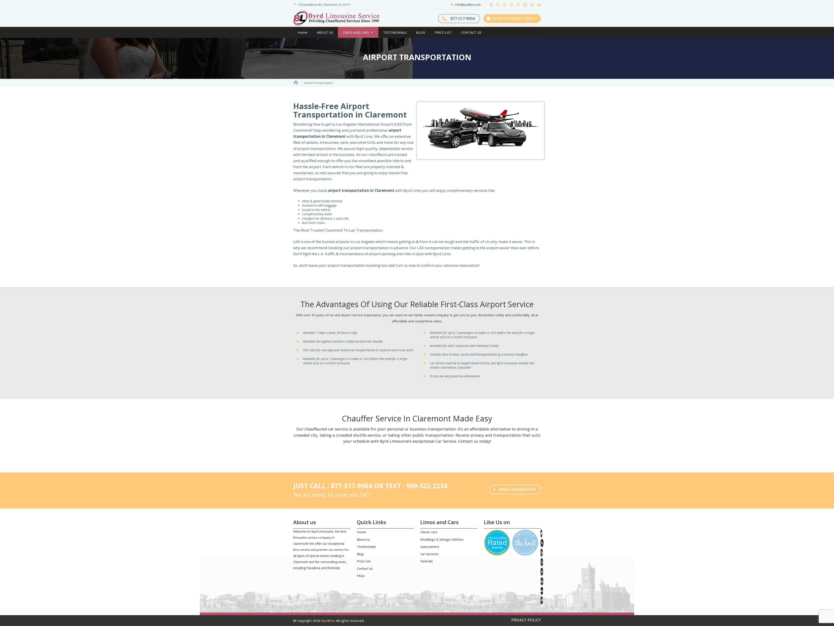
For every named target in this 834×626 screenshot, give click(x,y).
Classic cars (428, 532)
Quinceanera (429, 546)
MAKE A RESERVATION (514, 489)
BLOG (420, 32)
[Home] (295, 82)
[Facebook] (490, 5)
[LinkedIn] (537, 5)
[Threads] (531, 5)
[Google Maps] (524, 5)
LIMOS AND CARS (356, 32)
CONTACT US (471, 32)
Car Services (429, 554)
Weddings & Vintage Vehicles (442, 539)
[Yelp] (503, 5)
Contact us (365, 568)
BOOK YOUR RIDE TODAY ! (514, 18)
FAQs (361, 575)
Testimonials (366, 546)
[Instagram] (510, 5)
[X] (496, 5)
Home (302, 32)
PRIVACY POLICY (526, 620)
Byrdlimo (327, 620)
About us (363, 539)
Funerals (426, 561)
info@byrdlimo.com (468, 5)
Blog (360, 554)
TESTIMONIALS (395, 32)
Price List (364, 561)
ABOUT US (325, 32)
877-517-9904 (462, 18)
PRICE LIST (443, 32)
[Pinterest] (517, 5)
